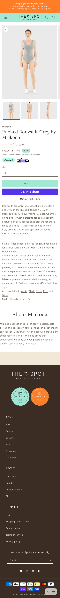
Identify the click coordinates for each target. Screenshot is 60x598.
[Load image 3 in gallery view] (48, 110)
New (8, 424)
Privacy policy (13, 541)
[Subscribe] (50, 560)
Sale (8, 444)
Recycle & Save (14, 489)
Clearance (11, 451)
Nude (39, 291)
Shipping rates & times (17, 521)
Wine (5, 295)
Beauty (9, 431)
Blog (8, 496)
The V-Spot (25, 594)
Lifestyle (10, 438)
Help (8, 515)
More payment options (30, 199)
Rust (45, 291)
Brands (9, 483)
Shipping (18, 154)
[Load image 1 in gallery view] (11, 110)
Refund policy (13, 528)
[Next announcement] (54, 6)
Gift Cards (11, 457)
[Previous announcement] (5, 6)
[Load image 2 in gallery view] (29, 110)
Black (32, 291)
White (24, 291)
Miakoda (6, 126)
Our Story (11, 476)
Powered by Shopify (39, 594)
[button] (6, 17)
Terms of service (14, 535)
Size (4, 167)
